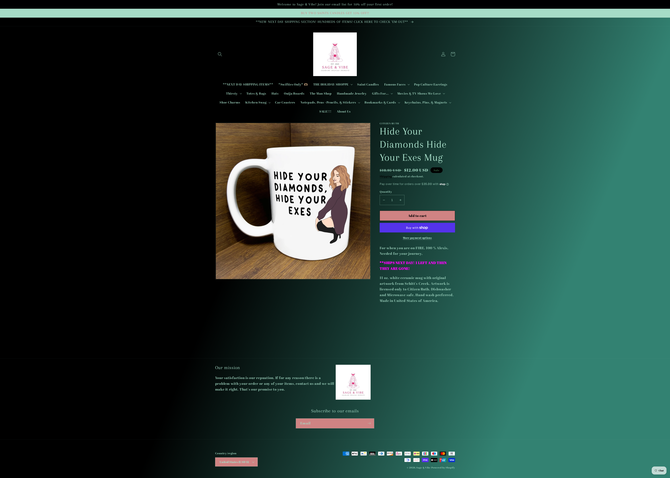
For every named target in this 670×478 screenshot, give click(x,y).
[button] (220, 54)
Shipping (386, 176)
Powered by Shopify (443, 467)
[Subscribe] (369, 423)
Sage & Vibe (423, 467)
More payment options (417, 237)
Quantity (386, 192)
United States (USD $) (234, 462)
